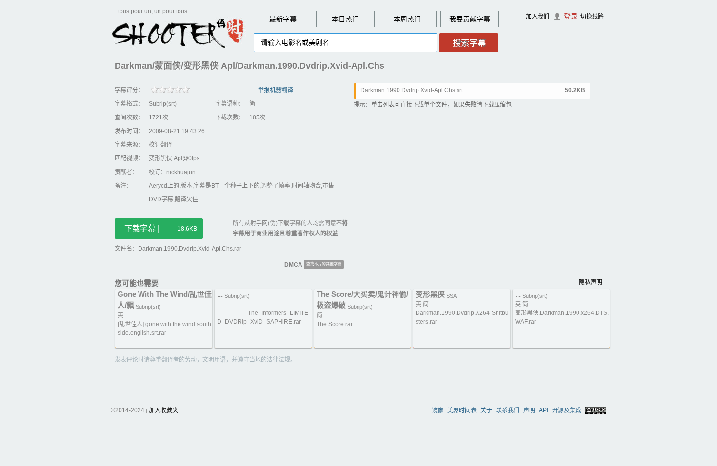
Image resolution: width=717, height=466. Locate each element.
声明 (529, 410)
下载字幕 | (160, 228)
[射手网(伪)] (178, 32)
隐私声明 (590, 282)
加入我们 (537, 16)
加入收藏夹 (163, 410)
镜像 (437, 410)
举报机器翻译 (275, 90)
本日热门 (345, 19)
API (543, 410)
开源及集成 (566, 410)
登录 (571, 16)
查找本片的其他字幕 (323, 264)
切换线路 (592, 16)
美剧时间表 (462, 410)
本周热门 (407, 19)
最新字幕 (283, 19)
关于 (486, 410)
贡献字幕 (476, 19)
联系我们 (507, 410)
